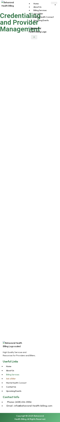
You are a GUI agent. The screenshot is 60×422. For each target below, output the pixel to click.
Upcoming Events (41, 20)
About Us (37, 7)
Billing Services (40, 10)
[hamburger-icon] (54, 3)
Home (36, 3)
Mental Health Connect (43, 17)
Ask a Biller (38, 13)
